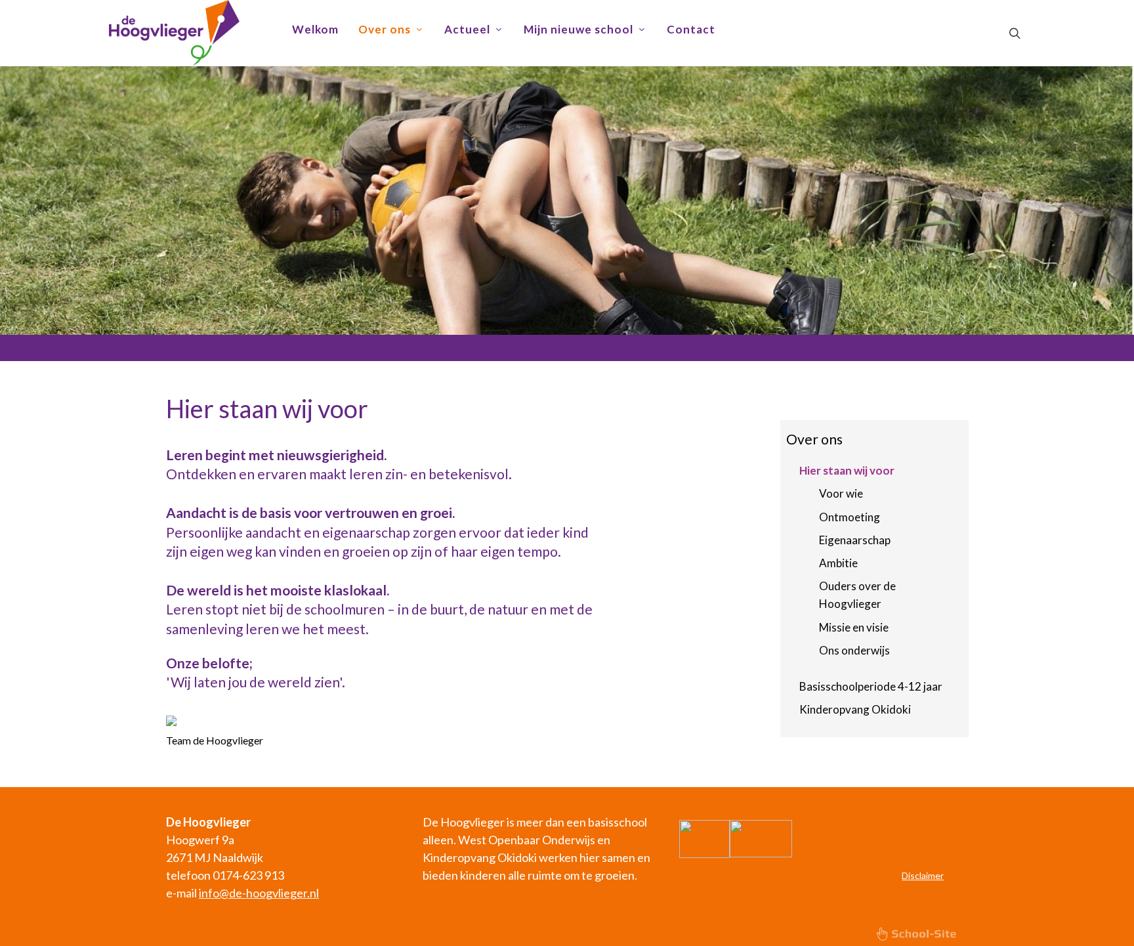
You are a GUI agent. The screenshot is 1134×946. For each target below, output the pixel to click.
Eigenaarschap (855, 540)
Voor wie (841, 493)
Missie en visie (854, 627)
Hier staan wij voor (846, 470)
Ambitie (838, 563)
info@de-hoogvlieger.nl (259, 893)
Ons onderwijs (854, 650)
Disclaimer (923, 875)
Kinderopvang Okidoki (855, 709)
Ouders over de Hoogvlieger (857, 595)
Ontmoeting (849, 517)
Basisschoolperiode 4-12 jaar (870, 686)
